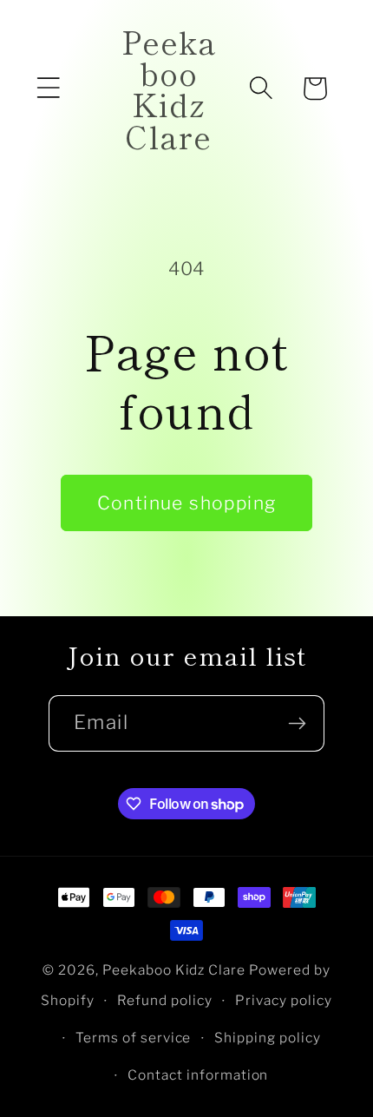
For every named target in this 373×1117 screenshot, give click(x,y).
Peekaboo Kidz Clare (174, 970)
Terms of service (133, 1037)
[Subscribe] (297, 723)
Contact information (198, 1075)
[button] (48, 88)
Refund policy (165, 1000)
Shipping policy (267, 1037)
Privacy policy (283, 1000)
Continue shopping (187, 503)
